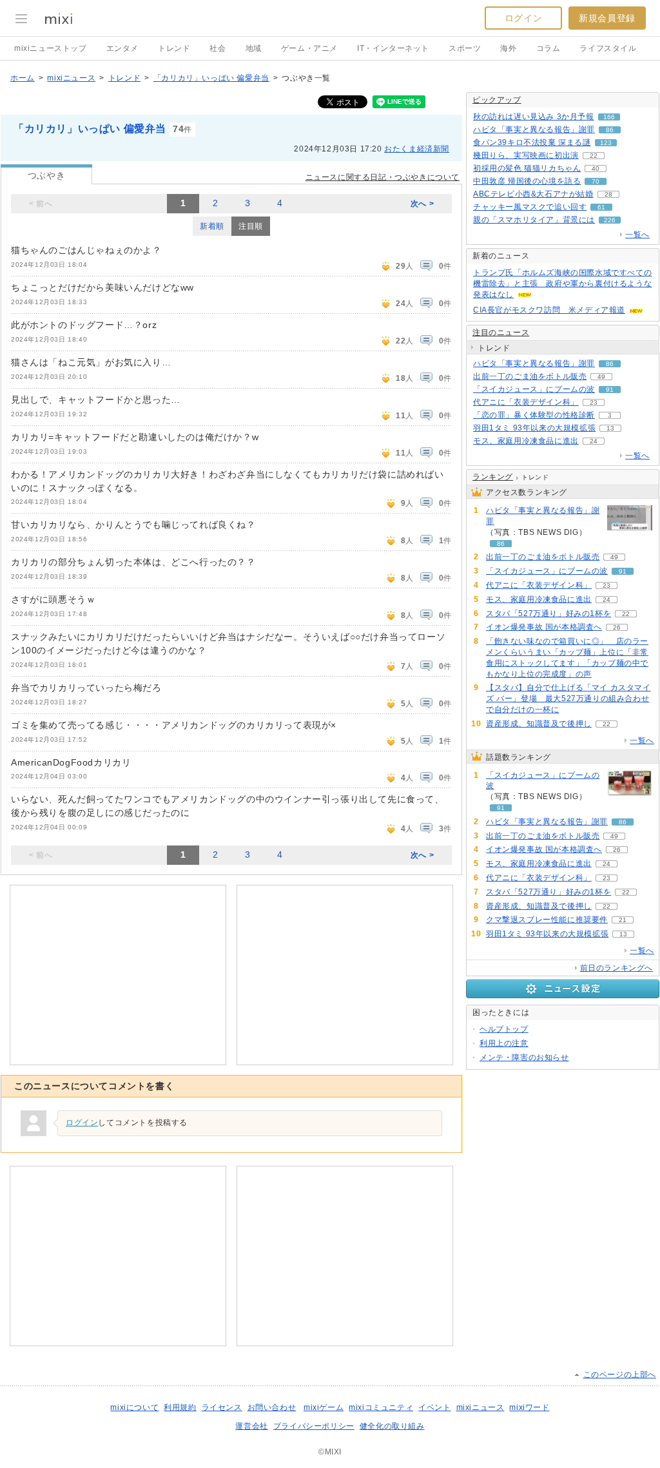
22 (593, 155)
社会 (217, 48)
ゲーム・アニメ (309, 48)
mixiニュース (71, 77)
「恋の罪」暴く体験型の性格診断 (534, 415)
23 (593, 402)
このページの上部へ (619, 1374)
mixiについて (134, 1407)
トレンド (174, 48)
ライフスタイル (607, 48)
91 (610, 389)
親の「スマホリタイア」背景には (534, 219)
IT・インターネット (393, 48)
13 (610, 428)
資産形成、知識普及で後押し (539, 723)
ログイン (523, 18)
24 (593, 441)
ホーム (22, 77)
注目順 (250, 226)
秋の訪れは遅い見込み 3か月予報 (533, 116)
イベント (434, 1407)
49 (601, 376)
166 (609, 117)
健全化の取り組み (392, 1426)
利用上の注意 (504, 1043)
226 (610, 220)
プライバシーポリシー (313, 1426)
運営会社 (251, 1426)
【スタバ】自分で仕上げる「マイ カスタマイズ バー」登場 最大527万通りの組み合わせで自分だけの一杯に (568, 698)
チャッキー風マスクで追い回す (530, 206)
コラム (548, 48)
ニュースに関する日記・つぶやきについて (383, 177)
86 (610, 129)
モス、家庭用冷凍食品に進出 (526, 440)
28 (608, 194)
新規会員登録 (607, 18)
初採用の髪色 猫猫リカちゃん (527, 168)
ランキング (492, 476)
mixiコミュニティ (381, 1407)
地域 (254, 48)
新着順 (212, 226)
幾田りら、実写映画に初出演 (526, 155)
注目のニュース (500, 332)
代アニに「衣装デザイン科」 (526, 402)
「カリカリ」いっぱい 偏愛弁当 (211, 77)
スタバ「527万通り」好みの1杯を (548, 613)
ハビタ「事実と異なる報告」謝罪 (534, 129)
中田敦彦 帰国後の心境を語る (527, 181)
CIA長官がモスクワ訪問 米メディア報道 (549, 309)
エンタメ (122, 48)
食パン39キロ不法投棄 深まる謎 (532, 142)
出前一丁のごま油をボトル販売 (530, 376)
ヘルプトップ (504, 1029)
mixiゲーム (324, 1407)
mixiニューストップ (50, 48)
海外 (508, 48)
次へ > (422, 203)
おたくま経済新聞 (416, 148)
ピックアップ (496, 99)
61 (601, 207)
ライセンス (222, 1407)
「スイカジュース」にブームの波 (534, 389)
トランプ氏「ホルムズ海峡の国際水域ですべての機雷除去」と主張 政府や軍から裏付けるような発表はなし (562, 283)
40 (595, 168)
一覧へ (637, 234)
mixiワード (529, 1407)
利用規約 (180, 1407)
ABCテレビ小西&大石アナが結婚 (533, 193)
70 (595, 181)
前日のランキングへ (616, 967)
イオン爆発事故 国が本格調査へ (544, 627)
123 (606, 142)
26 (617, 627)
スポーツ (465, 48)
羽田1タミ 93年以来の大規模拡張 (534, 427)
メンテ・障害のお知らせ (524, 1057)
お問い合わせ (272, 1407)
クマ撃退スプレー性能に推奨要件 (547, 919)
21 (622, 919)
